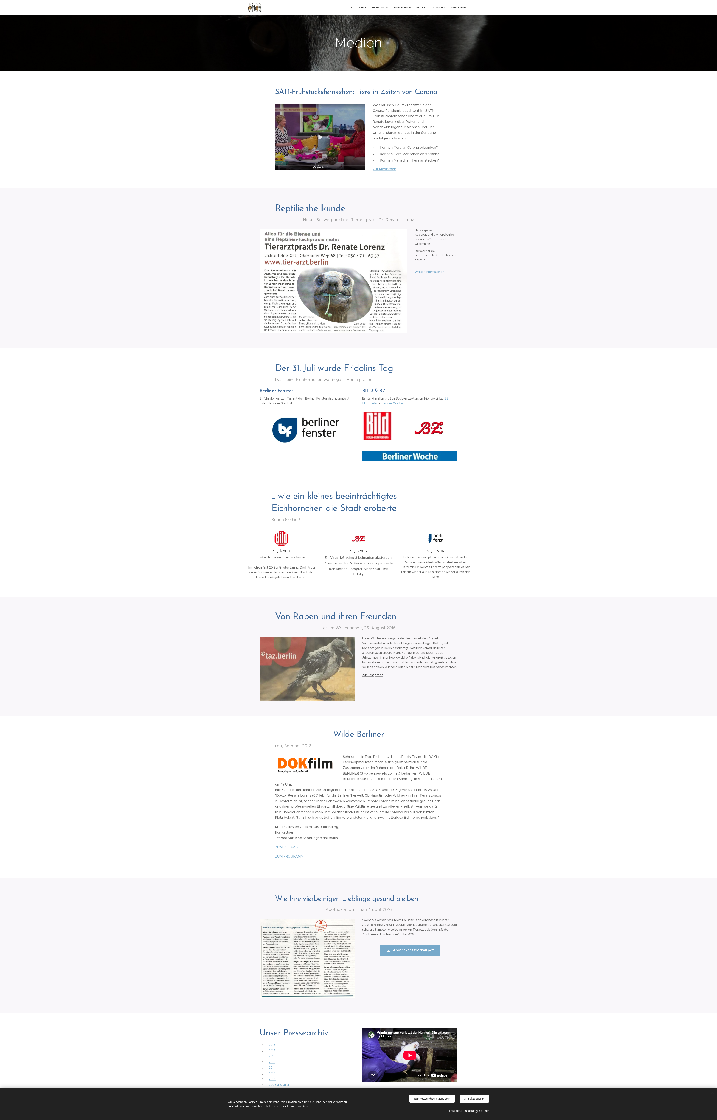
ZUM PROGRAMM (289, 856)
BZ (446, 398)
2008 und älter (279, 1085)
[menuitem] (359, 7)
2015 (272, 1045)
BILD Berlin (369, 403)
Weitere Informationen (429, 272)
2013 (272, 1056)
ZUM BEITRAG (286, 847)
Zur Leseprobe (372, 675)
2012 (272, 1062)
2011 (272, 1067)
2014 (272, 1050)
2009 (272, 1079)
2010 (272, 1073)
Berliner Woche (392, 403)
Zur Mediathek (384, 169)
